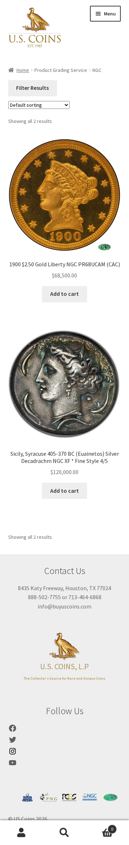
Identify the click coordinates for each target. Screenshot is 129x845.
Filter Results (32, 87)
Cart (99, 826)
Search (64, 833)
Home (22, 70)
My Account (21, 833)
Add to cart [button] (64, 293)
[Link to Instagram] (12, 753)
